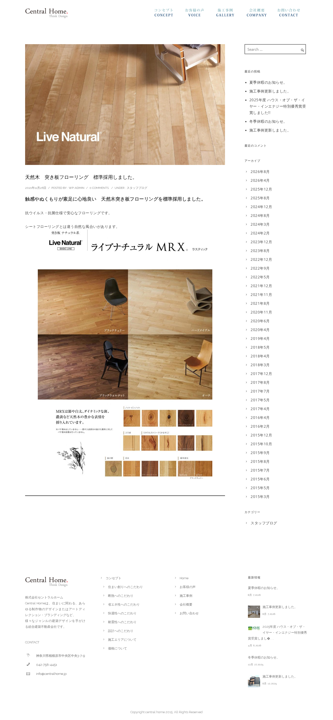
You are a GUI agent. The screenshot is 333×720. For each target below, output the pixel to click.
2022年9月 (260, 268)
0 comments (99, 188)
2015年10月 (261, 443)
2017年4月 (260, 408)
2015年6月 (260, 479)
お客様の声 (200, 14)
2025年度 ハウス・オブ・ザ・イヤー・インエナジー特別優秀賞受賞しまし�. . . (277, 632)
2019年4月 (260, 338)
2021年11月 (261, 294)
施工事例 (231, 14)
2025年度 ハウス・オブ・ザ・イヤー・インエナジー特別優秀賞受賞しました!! (277, 106)
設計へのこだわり (120, 631)
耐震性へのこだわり (122, 622)
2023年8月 (260, 250)
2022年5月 (260, 276)
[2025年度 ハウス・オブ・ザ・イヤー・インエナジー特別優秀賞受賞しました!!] (254, 628)
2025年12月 (261, 189)
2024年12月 (261, 206)
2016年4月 (260, 417)
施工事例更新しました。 (270, 91)
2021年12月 (261, 285)
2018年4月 (260, 356)
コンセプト (169, 14)
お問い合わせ (292, 14)
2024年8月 (260, 215)
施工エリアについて (122, 639)
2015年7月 (260, 470)
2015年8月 (260, 461)
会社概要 (261, 14)
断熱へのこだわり (120, 596)
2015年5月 (260, 487)
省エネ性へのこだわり (124, 604)
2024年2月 (260, 233)
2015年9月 (260, 452)
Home (184, 578)
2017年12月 (261, 373)
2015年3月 (260, 496)
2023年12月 (261, 241)
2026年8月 (260, 171)
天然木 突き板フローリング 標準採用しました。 (81, 177)
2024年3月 (260, 224)
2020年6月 (260, 320)
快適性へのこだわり (122, 613)
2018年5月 (260, 347)
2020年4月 (260, 329)
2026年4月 (260, 180)
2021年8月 (260, 303)
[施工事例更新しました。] (254, 612)
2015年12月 (261, 435)
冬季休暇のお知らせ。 (268, 121)
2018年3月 (260, 364)
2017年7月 (260, 391)
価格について (117, 648)
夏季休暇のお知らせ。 (268, 82)
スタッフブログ (137, 188)
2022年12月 (261, 259)
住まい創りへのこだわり (125, 587)
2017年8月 (260, 382)
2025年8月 (260, 197)
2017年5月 (260, 399)
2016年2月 (260, 426)
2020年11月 (261, 312)
